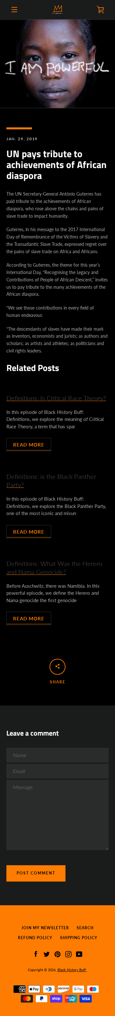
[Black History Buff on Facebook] (36, 953)
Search (85, 927)
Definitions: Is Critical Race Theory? (56, 398)
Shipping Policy (78, 937)
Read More (28, 445)
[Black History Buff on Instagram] (68, 953)
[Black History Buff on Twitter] (46, 953)
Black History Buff (72, 970)
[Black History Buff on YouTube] (79, 953)
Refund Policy (35, 937)
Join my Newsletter (45, 927)
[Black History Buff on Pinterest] (57, 953)
